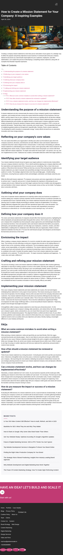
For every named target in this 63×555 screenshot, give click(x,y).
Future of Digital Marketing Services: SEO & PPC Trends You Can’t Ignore (28, 442)
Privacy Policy (10, 511)
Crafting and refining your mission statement (17, 88)
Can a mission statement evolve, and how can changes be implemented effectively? (34, 101)
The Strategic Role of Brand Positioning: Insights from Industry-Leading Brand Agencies (29, 459)
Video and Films (6, 537)
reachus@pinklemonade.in (9, 541)
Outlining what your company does (14, 80)
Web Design (15, 524)
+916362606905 (5, 545)
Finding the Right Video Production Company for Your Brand (23, 452)
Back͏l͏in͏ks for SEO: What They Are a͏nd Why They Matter (22, 426)
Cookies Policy (5, 514)
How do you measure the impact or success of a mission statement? (29, 104)
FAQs (5, 93)
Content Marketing (6, 527)
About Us (14, 514)
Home (2, 508)
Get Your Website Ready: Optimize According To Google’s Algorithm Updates (29, 437)
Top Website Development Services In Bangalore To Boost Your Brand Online (29, 447)
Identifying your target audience (13, 77)
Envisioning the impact (10, 85)
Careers (11, 521)
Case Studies (17, 508)
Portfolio (8, 508)
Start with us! (5, 497)
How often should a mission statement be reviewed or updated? (28, 98)
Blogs (2, 511)
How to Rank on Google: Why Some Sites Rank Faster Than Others (26, 432)
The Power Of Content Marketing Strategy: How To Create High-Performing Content (31, 470)
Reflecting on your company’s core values (16, 74)
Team (2, 518)
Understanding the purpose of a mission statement (18, 71)
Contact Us (4, 521)
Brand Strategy (5, 524)
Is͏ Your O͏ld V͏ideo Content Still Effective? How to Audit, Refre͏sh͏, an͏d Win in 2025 (30, 421)
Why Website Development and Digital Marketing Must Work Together (26, 465)
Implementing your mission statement (15, 91)
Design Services (6, 534)
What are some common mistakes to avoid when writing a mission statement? (32, 95)
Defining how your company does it (14, 82)
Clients (8, 518)
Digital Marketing (6, 531)
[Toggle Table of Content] (2, 69)
